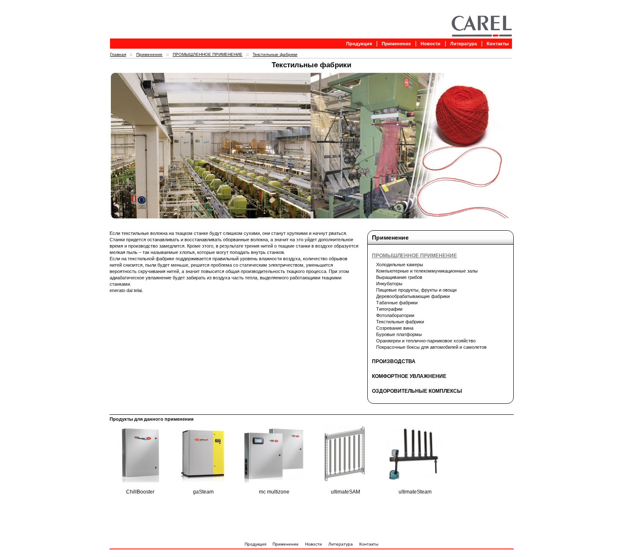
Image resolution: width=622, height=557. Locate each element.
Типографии (389, 309)
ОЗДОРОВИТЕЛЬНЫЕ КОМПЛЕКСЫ (417, 391)
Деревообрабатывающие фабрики (413, 296)
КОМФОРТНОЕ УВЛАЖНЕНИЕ (409, 376)
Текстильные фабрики (275, 54)
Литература (463, 43)
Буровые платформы (399, 334)
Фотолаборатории (395, 315)
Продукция (359, 43)
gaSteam (203, 492)
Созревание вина (394, 328)
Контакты (498, 43)
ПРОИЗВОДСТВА (394, 361)
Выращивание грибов (399, 277)
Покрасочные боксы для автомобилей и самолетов (431, 347)
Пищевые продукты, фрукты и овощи (416, 289)
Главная (118, 54)
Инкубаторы (389, 283)
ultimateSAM (345, 492)
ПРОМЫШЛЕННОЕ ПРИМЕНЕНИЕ (207, 54)
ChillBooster (140, 492)
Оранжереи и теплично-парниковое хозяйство (426, 340)
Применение (396, 43)
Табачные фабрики (397, 302)
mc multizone (274, 492)
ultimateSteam (415, 492)
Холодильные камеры (399, 264)
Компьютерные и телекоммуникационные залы (427, 270)
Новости (430, 43)
